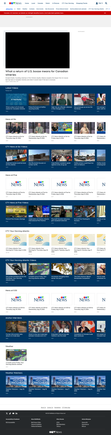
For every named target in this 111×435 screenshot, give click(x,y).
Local (33, 3)
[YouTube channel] (13, 413)
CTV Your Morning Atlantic (96, 9)
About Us (43, 407)
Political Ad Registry (36, 426)
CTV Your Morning (68, 3)
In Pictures (55, 3)
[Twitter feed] (7, 413)
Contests (31, 9)
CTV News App (66, 407)
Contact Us (50, 407)
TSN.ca (58, 426)
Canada (40, 3)
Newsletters (57, 407)
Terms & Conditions (36, 424)
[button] (102, 102)
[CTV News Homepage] (15, 3)
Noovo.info (85, 422)
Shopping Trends (81, 3)
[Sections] (5, 3)
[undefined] (16, 103)
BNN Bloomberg (60, 424)
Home (27, 3)
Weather (24, 9)
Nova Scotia (39, 9)
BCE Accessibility (10, 422)
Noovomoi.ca (85, 424)
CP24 (57, 422)
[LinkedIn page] (17, 413)
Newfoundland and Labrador (78, 9)
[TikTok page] (10, 413)
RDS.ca (84, 426)
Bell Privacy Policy (36, 422)
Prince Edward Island (62, 9)
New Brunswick (49, 9)
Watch (48, 3)
